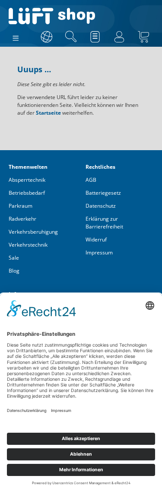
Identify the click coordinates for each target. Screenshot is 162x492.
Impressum (99, 252)
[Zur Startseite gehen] (81, 16)
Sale (14, 257)
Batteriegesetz (103, 192)
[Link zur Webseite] (47, 36)
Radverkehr (22, 218)
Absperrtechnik (27, 179)
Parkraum (20, 205)
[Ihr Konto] (119, 36)
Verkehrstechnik (28, 244)
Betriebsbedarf (27, 192)
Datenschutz (101, 205)
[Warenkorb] (143, 36)
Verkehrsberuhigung (33, 231)
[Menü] (16, 36)
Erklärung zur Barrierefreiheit (104, 222)
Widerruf (96, 239)
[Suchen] (71, 36)
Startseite (48, 112)
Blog (14, 270)
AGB (91, 179)
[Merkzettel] (95, 36)
